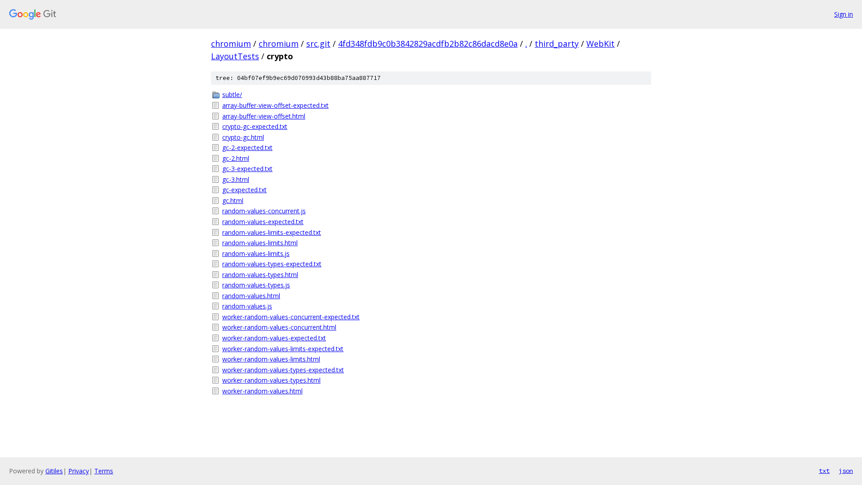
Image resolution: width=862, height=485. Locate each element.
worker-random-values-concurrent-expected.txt (291, 317)
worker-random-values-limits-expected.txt (282, 348)
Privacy (78, 471)
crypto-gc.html (243, 137)
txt (824, 471)
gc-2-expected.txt (247, 147)
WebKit (600, 43)
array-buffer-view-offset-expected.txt (275, 105)
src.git (318, 43)
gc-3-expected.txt (247, 168)
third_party (557, 43)
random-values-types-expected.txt (271, 264)
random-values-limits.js (256, 253)
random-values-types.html (260, 274)
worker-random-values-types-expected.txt (283, 370)
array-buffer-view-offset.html (263, 116)
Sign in (843, 14)
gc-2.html (235, 158)
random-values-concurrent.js (264, 211)
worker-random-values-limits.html (271, 359)
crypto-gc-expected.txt (254, 126)
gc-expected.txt (244, 189)
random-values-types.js (256, 285)
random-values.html (251, 295)
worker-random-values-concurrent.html (279, 327)
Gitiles (54, 471)
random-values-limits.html (260, 242)
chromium (231, 43)
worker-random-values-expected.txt (274, 338)
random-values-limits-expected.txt (271, 232)
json (846, 471)
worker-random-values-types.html (271, 380)
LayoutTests (235, 56)
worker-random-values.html (262, 391)
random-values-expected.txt (262, 221)
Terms (103, 471)
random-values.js (247, 306)
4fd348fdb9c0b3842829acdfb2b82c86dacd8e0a (428, 43)
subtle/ (232, 94)
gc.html (232, 200)
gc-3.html (235, 179)
